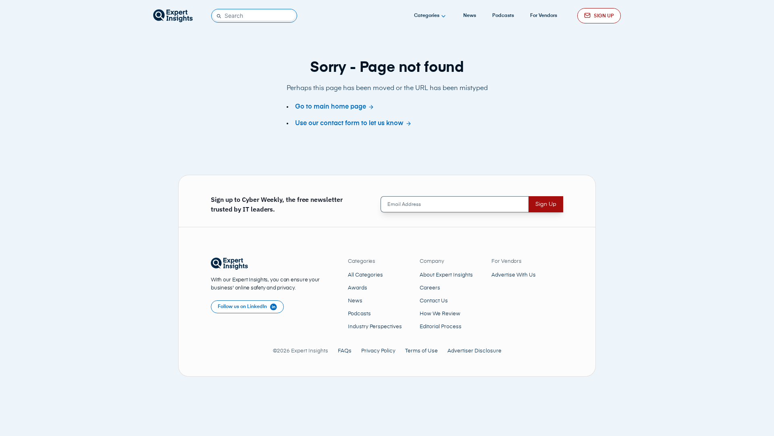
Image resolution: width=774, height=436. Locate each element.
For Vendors (543, 15)
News (469, 15)
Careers (430, 288)
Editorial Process (441, 326)
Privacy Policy (378, 351)
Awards (357, 288)
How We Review (440, 314)
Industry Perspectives (375, 326)
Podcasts (503, 15)
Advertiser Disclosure (474, 351)
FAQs (345, 351)
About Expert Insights (446, 275)
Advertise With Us (513, 275)
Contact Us (434, 301)
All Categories (365, 275)
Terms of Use (421, 351)
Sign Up (545, 204)
